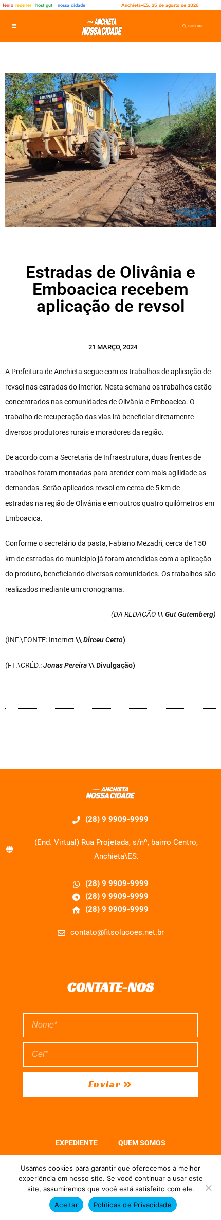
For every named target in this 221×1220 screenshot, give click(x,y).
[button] (14, 26)
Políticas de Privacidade (133, 1204)
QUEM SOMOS (141, 1143)
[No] (208, 1187)
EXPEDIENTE (77, 1143)
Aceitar (66, 1204)
